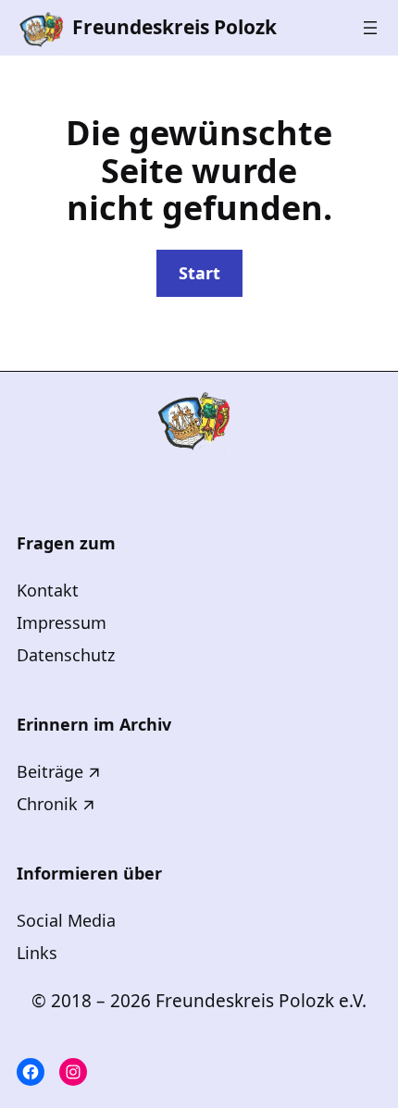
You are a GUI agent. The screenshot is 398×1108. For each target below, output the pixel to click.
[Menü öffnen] (370, 28)
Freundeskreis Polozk (174, 27)
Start (199, 273)
